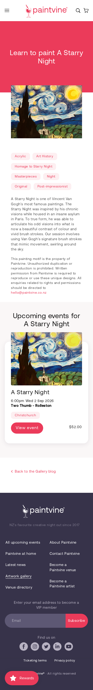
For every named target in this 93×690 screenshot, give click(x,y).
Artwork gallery (18, 576)
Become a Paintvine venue (63, 567)
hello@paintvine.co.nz (28, 292)
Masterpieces (26, 176)
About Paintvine (63, 542)
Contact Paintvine (65, 553)
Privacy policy (64, 660)
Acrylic (20, 156)
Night (51, 176)
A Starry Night (30, 391)
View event (27, 427)
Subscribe (76, 620)
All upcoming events (22, 542)
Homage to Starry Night (33, 166)
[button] (7, 10)
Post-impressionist (52, 186)
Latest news (15, 564)
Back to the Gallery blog (35, 471)
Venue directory (18, 587)
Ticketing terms (35, 660)
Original (21, 186)
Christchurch (25, 415)
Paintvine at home (20, 553)
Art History (44, 156)
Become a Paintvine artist (62, 583)
